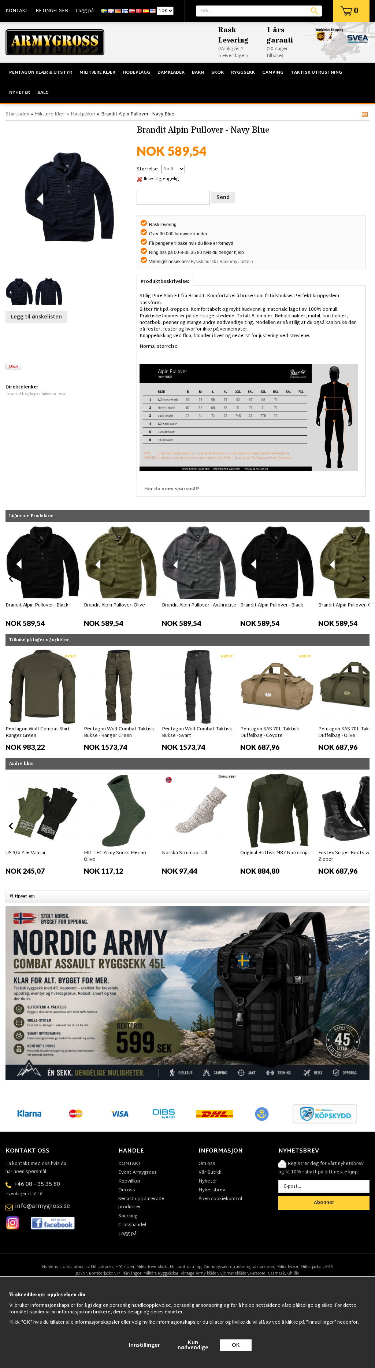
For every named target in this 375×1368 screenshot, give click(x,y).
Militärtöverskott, (153, 1267)
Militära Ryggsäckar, (161, 1273)
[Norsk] (132, 11)
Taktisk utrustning (316, 73)
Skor (217, 73)
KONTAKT (16, 11)
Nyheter (19, 93)
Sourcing (128, 1216)
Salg (43, 93)
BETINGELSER (52, 11)
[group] (42, 577)
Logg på (84, 11)
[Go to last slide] (11, 702)
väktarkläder (263, 1267)
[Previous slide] (11, 578)
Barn (198, 73)
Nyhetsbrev (211, 1190)
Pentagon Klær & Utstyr (40, 73)
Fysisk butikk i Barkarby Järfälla (222, 261)
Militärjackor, (312, 1267)
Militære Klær (97, 73)
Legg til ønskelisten (36, 317)
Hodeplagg (136, 73)
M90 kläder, (125, 1267)
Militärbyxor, (288, 1267)
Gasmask (276, 1273)
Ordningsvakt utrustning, (227, 1267)
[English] (111, 11)
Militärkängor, (129, 1273)
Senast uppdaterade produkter (141, 1203)
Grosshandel (132, 1225)
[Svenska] (104, 11)
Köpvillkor (129, 1181)
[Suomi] (125, 11)
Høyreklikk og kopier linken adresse (35, 394)
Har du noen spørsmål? (172, 489)
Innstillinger (144, 1345)
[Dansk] (139, 11)
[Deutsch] (118, 11)
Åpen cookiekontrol (220, 1199)
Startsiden (17, 114)
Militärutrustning (185, 1267)
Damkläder (171, 73)
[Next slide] (364, 578)
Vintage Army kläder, (200, 1273)
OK (236, 1345)
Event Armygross (137, 1172)
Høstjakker (83, 114)
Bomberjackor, (102, 1273)
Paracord (258, 1273)
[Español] (146, 11)
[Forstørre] (69, 197)
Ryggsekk (243, 73)
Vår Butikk (210, 1172)
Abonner (324, 1202)
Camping (272, 73)
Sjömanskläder (234, 1273)
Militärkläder (102, 1267)
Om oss (126, 1190)
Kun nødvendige (193, 1345)
